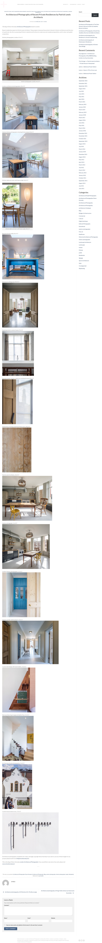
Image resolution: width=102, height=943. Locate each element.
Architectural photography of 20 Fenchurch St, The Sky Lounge (21, 892)
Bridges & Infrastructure (85, 213)
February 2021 (82, 104)
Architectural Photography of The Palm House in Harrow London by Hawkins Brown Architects (89, 26)
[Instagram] (82, 940)
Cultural (81, 218)
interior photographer (62, 11)
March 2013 (82, 164)
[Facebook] (79, 940)
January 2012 (82, 175)
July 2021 (81, 91)
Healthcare (82, 234)
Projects (65, 4)
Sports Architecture (84, 260)
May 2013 (81, 159)
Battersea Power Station (90, 66)
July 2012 (81, 167)
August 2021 (82, 88)
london (70, 11)
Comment (6, 905)
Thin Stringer (82, 61)
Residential (38, 12)
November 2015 (83, 136)
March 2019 (82, 109)
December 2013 (83, 154)
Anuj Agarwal (82, 53)
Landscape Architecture (85, 242)
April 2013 (81, 162)
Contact (79, 4)
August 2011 (82, 183)
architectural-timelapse (85, 208)
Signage (81, 258)
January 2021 (82, 107)
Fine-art (81, 231)
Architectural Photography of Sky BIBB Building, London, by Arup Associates (87, 56)
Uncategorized (82, 266)
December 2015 (83, 133)
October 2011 (82, 178)
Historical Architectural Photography (88, 237)
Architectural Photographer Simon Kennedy (15, 11)
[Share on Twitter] (35, 869)
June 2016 (81, 122)
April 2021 (81, 99)
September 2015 (83, 141)
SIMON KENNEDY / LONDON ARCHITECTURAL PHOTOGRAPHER (30, 4)
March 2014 (82, 149)
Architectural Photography (34, 11)
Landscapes (82, 245)
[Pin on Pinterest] (41, 869)
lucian (80, 70)
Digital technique (83, 221)
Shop (83, 4)
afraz (45, 21)
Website (53, 918)
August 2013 (82, 157)
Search (80, 12)
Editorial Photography (84, 223)
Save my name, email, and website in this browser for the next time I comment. (24, 925)
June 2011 (81, 188)
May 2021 (81, 96)
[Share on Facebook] (33, 869)
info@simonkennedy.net (22, 858)
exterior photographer (50, 11)
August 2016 (82, 120)
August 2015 (82, 144)
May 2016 (81, 125)
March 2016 (82, 128)
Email (29, 918)
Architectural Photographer (24, 26)
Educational (82, 226)
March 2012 (82, 170)
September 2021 (83, 86)
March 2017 (82, 117)
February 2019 (82, 112)
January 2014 (82, 151)
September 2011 (83, 180)
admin (80, 66)
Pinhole (81, 250)
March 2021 (82, 101)
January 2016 (82, 130)
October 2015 (82, 138)
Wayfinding (82, 268)
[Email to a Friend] (38, 869)
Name (6, 918)
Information (73, 4)
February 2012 (82, 172)
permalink (41, 875)
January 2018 (82, 115)
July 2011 (81, 186)
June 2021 (81, 94)
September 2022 (83, 80)
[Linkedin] (84, 940)
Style (80, 263)
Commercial (82, 216)
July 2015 (81, 146)
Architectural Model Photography (87, 195)
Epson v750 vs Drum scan (90, 70)
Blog (42, 11)
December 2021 (83, 83)
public (80, 252)
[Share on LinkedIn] (43, 869)
